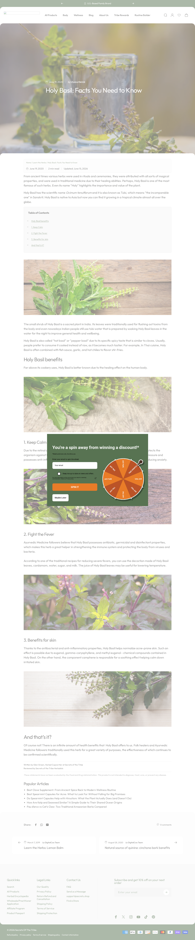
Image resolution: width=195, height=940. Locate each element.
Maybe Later (60, 498)
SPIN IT (75, 487)
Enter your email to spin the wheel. (65, 459)
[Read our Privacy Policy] (95, 478)
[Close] (144, 437)
